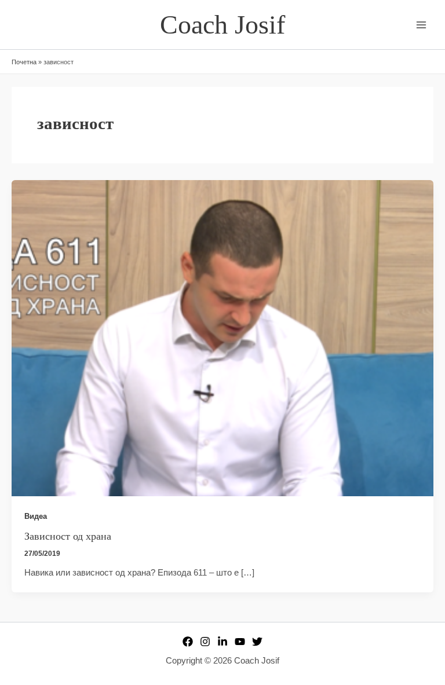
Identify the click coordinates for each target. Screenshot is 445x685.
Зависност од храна (67, 536)
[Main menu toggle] (421, 25)
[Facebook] (188, 641)
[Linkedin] (222, 641)
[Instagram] (205, 641)
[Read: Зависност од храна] (222, 337)
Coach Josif (222, 24)
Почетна (24, 61)
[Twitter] (257, 641)
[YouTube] (240, 641)
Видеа (35, 516)
